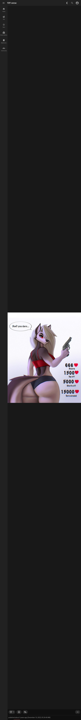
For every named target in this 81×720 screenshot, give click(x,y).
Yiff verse (11, 3)
